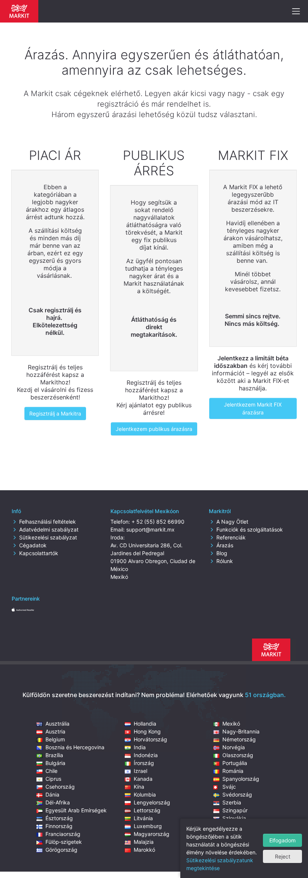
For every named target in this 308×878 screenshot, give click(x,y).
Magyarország (151, 834)
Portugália (234, 763)
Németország (239, 739)
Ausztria (55, 731)
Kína (139, 786)
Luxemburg (148, 826)
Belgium (55, 739)
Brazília (54, 755)
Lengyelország (152, 802)
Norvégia (233, 747)
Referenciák (231, 537)
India (140, 747)
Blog (221, 553)
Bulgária (55, 763)
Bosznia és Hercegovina (74, 747)
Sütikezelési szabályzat (48, 537)
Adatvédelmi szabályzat (49, 529)
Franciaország (62, 834)
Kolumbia (145, 794)
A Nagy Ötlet (232, 521)
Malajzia (144, 842)
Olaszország (237, 755)
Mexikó (231, 723)
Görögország (61, 849)
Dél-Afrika (57, 802)
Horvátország (150, 739)
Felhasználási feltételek (47, 521)
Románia (232, 771)
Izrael (140, 771)
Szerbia (231, 802)
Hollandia (145, 723)
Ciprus (53, 779)
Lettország (147, 810)
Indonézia (146, 755)
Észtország (59, 818)
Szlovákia (234, 818)
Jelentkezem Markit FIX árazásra (253, 408)
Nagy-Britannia (241, 731)
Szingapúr (235, 810)
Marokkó (144, 849)
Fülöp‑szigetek (63, 842)
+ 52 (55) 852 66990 (157, 521)
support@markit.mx (150, 529)
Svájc (229, 786)
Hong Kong (147, 731)
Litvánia (143, 818)
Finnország (58, 826)
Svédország (237, 794)
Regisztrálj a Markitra (55, 413)
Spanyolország (240, 779)
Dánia (52, 794)
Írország (144, 763)
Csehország (60, 786)
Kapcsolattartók (38, 553)
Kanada (143, 779)
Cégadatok (33, 545)
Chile (51, 771)
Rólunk (224, 561)
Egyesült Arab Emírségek (76, 810)
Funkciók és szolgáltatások (249, 529)
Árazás (224, 545)
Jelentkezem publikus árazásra (154, 429)
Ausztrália (57, 723)
